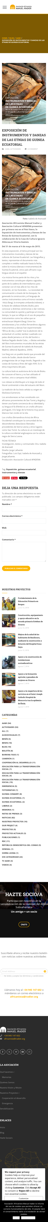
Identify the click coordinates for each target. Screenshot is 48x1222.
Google (6, 478)
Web (4, 528)
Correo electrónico (12, 516)
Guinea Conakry (10, 794)
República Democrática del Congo (20, 845)
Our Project (8, 825)
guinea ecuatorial (27, 469)
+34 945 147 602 (32, 989)
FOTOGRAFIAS (8, 790)
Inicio (2, 1127)
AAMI (18, 38)
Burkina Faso (9, 754)
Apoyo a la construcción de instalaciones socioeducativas (30, 660)
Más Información (28, 1218)
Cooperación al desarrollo (16, 762)
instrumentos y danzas (13, 472)
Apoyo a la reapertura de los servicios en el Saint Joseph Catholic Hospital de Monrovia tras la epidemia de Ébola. (30, 697)
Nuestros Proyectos (12, 821)
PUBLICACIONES (9, 837)
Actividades (15, 149)
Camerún (6, 758)
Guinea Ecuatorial (12, 798)
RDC (4, 841)
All (3, 731)
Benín (5, 739)
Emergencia (8, 786)
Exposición (11, 469)
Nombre (7, 504)
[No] (44, 1211)
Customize (23, 1198)
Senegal (6, 849)
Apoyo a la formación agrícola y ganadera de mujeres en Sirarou (28, 677)
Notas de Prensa (10, 813)
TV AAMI (6, 861)
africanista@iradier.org (24, 996)
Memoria (6, 809)
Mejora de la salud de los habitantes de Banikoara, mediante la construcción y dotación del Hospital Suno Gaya (30, 640)
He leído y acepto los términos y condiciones (23, 976)
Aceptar (16, 1218)
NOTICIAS (6, 817)
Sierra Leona (8, 853)
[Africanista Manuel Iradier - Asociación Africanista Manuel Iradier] (21, 6)
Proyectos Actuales (12, 833)
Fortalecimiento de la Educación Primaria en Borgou (28, 601)
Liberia (5, 806)
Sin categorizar (10, 857)
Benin (5, 743)
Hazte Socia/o (6, 1138)
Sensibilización (6, 1108)
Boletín (6, 750)
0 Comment (33, 149)
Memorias (6, 1077)
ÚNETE (24, 924)
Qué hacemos (6, 1072)
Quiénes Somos (7, 1082)
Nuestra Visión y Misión (11, 1087)
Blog (11, 38)
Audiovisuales (9, 735)
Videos (5, 865)
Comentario (9, 540)
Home (4, 38)
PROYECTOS (7, 829)
